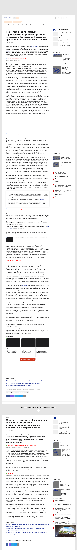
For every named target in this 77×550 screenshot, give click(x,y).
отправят (34, 200)
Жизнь (19, 24)
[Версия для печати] (24, 396)
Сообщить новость (68, 17)
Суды (27, 392)
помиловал (34, 46)
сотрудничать (46, 279)
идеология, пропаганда (11, 392)
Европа (23, 24)
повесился (12, 282)
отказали (42, 199)
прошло (8, 51)
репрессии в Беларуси (21, 392)
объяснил (24, 285)
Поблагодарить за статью (28, 359)
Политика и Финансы (12, 24)
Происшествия (33, 24)
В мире (27, 24)
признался (15, 213)
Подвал (39, 24)
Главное (5, 24)
